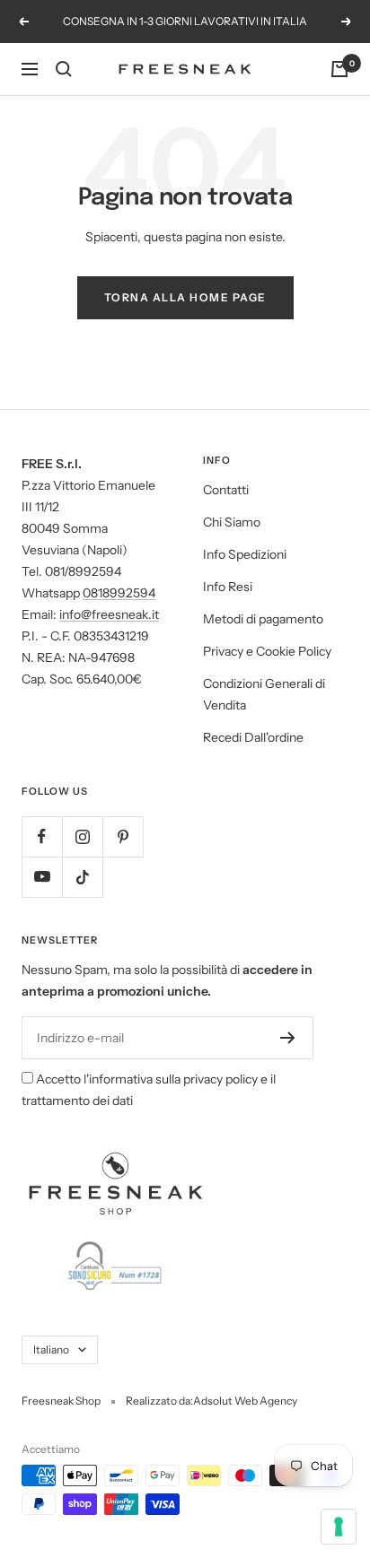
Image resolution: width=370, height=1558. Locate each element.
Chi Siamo (231, 522)
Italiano (51, 1349)
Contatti (226, 490)
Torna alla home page (185, 297)
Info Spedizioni (244, 554)
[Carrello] (339, 69)
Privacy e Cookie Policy (267, 651)
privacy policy (220, 1079)
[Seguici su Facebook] (42, 836)
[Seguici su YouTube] (42, 877)
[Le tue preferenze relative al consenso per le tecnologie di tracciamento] (339, 1527)
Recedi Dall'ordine (253, 737)
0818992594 (119, 593)
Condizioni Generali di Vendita (264, 694)
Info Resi (227, 587)
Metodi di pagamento (263, 619)
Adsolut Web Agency (245, 1400)
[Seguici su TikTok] (82, 877)
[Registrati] (287, 1037)
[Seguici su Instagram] (82, 836)
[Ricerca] (64, 69)
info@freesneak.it (109, 614)
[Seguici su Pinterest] (122, 836)
